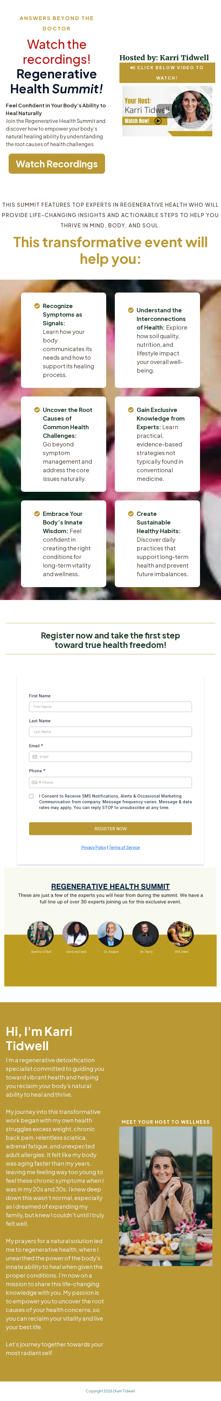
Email (36, 745)
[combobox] (36, 782)
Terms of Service (124, 847)
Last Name (40, 720)
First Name (40, 695)
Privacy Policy (93, 847)
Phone (37, 770)
